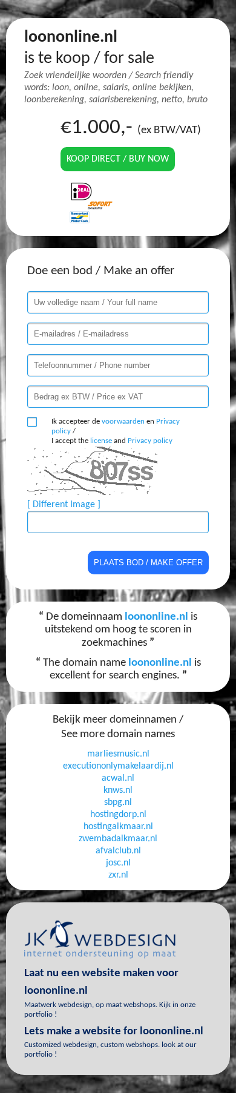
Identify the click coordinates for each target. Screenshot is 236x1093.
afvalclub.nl (118, 851)
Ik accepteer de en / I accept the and (115, 431)
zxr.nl (118, 875)
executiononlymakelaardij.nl (118, 766)
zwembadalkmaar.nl (118, 839)
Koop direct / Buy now (118, 159)
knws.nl (118, 790)
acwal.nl (118, 778)
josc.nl (118, 863)
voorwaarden (123, 421)
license (101, 441)
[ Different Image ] (63, 505)
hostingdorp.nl (118, 814)
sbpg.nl (118, 802)
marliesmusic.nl (118, 754)
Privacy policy (150, 441)
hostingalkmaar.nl (118, 827)
